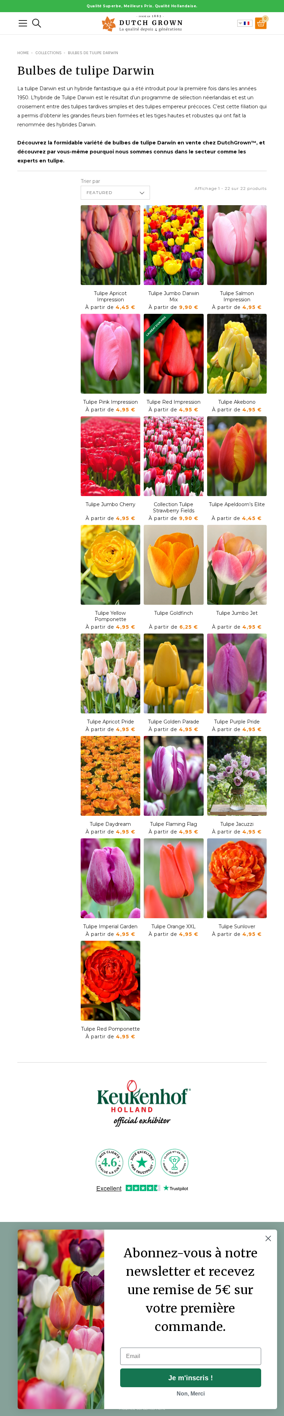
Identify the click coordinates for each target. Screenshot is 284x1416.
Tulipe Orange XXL (173, 926)
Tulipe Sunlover (237, 926)
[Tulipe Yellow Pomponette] (111, 565)
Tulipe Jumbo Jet (237, 613)
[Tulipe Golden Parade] (174, 673)
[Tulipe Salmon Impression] (237, 245)
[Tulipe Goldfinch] (174, 565)
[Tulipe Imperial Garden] (111, 878)
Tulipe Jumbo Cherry (110, 504)
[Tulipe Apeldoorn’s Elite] (237, 456)
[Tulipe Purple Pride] (237, 673)
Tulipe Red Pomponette (110, 1029)
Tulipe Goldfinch (173, 613)
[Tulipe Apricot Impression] (111, 245)
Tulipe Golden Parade (173, 722)
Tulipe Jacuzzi (237, 824)
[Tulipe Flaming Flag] (174, 776)
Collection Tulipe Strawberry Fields (173, 507)
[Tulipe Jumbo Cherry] (111, 456)
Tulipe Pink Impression (110, 402)
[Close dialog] (268, 1238)
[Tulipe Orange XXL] (174, 878)
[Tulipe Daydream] (111, 776)
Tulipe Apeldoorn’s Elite (237, 504)
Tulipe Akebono (237, 402)
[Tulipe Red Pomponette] (111, 981)
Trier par (90, 181)
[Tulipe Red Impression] (174, 354)
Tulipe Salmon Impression (237, 296)
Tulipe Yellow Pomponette (110, 616)
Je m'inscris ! (190, 1378)
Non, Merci (191, 1394)
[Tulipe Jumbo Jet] (237, 565)
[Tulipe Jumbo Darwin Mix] (174, 245)
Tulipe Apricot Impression (110, 296)
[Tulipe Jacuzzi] (237, 776)
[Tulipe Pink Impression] (111, 354)
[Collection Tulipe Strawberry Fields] (174, 456)
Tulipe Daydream (110, 824)
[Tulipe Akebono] (237, 354)
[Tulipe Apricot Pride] (111, 673)
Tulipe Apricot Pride (110, 722)
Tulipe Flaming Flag (173, 824)
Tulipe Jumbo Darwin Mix (173, 296)
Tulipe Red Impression (174, 402)
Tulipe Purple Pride (237, 722)
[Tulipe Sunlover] (237, 878)
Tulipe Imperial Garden (110, 926)
